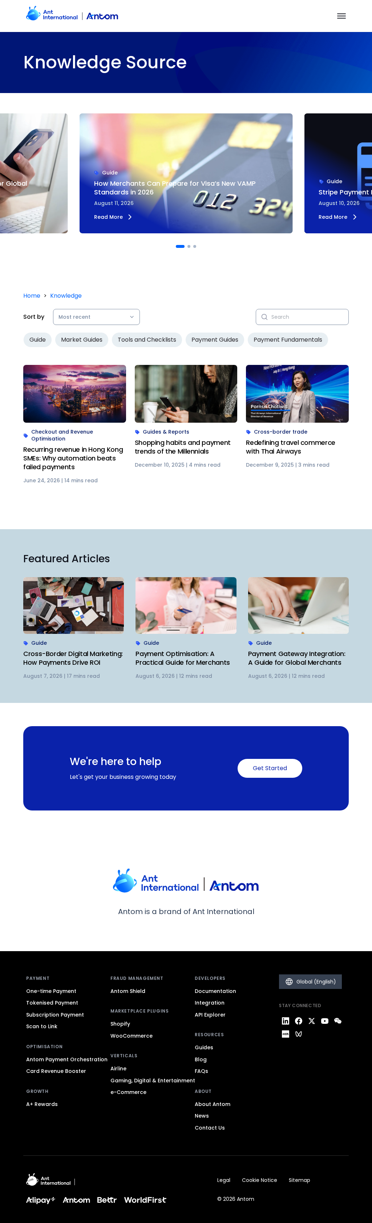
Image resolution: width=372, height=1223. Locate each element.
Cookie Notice (259, 1180)
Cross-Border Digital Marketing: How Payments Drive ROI (73, 658)
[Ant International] (48, 1182)
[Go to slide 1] (180, 246)
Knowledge (66, 295)
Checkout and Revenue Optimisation (62, 435)
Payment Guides (214, 339)
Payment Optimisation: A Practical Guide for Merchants (183, 658)
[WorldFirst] (145, 1200)
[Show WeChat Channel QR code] (298, 1034)
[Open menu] (341, 16)
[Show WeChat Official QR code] (337, 1021)
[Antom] (72, 16)
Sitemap (299, 1180)
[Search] (264, 317)
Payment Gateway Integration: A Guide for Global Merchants (296, 658)
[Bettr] (107, 1200)
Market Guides (81, 339)
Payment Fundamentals (288, 339)
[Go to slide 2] (188, 246)
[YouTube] (324, 1021)
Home (31, 295)
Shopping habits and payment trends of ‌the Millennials (183, 447)
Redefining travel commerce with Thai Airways (290, 447)
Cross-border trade (280, 432)
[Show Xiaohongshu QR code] (285, 1034)
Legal (223, 1180)
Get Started (270, 768)
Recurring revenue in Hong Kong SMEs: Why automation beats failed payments (73, 458)
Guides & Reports (166, 432)
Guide (37, 339)
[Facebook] (298, 1021)
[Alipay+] (41, 1200)
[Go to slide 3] (194, 246)
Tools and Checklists (147, 339)
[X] (311, 1021)
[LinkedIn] (285, 1021)
